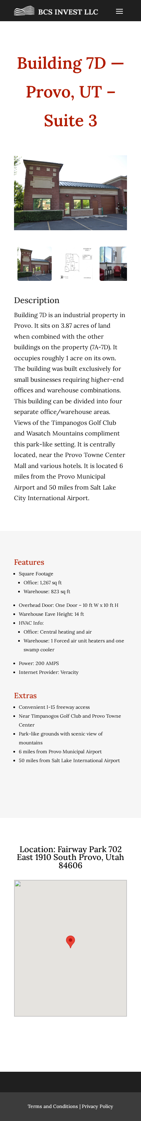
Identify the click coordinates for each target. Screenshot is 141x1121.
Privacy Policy (97, 1106)
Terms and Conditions (53, 1106)
